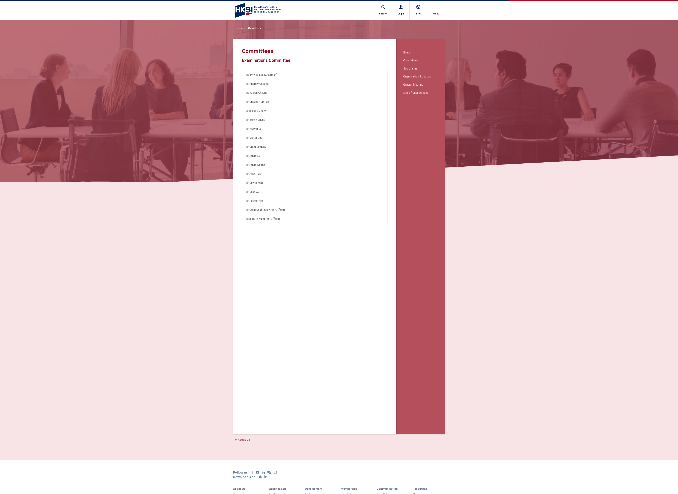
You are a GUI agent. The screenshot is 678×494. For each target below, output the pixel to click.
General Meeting (413, 84)
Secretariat (410, 68)
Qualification (277, 488)
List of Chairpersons (415, 92)
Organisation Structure (417, 76)
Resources (420, 488)
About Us (253, 28)
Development (313, 488)
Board (407, 52)
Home (239, 28)
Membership (349, 488)
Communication (387, 488)
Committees (411, 60)
